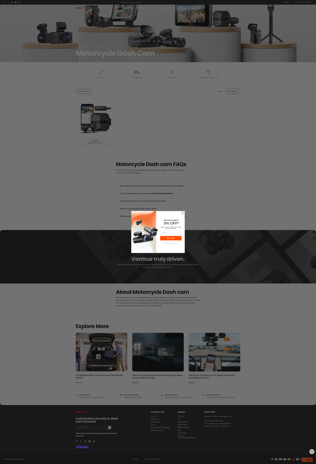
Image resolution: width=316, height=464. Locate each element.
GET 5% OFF (171, 238)
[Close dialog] (182, 213)
